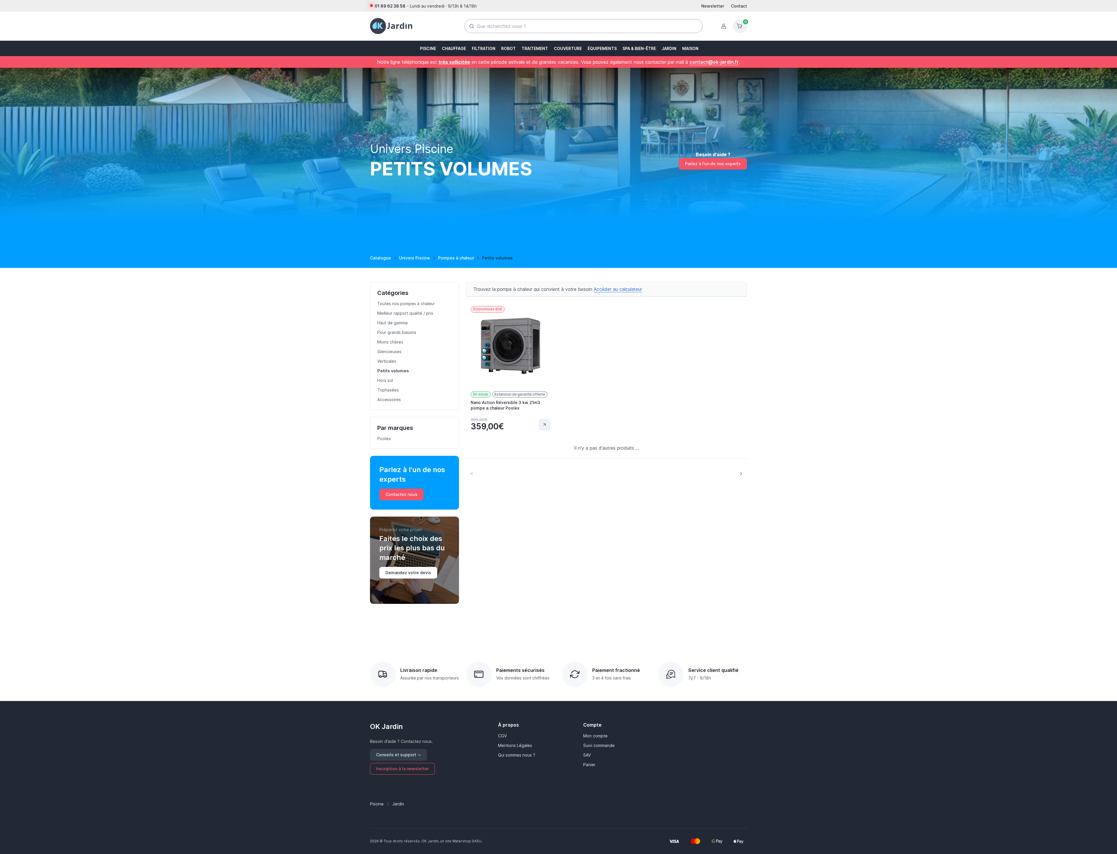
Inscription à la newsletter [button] (402, 768)
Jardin (398, 803)
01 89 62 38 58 (390, 5)
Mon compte (595, 735)
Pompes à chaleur (456, 257)
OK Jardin (386, 726)
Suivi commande (599, 745)
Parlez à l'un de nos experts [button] (713, 163)
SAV (587, 754)
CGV (502, 735)
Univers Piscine (414, 257)
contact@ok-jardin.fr (714, 62)
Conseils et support (396, 754)
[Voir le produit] (544, 424)
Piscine (377, 803)
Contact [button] (739, 5)
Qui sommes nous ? (516, 754)
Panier (589, 764)
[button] (427, 48)
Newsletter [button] (712, 5)
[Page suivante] (741, 473)
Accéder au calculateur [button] (618, 289)
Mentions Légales (515, 745)
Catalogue (380, 257)
